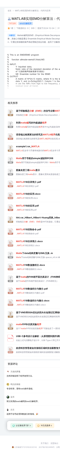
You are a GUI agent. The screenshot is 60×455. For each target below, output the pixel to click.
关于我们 (44, 443)
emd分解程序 (26, 23)
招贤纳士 (54, 443)
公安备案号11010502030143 (25, 447)
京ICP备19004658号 (47, 447)
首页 (9, 10)
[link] (9, 10)
